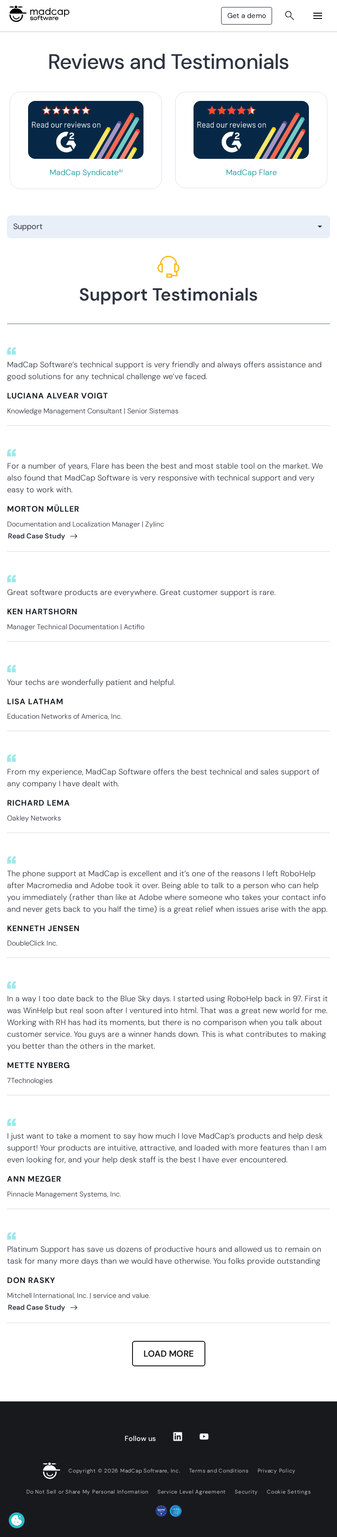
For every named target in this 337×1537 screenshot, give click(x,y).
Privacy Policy (277, 1470)
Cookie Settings (289, 1491)
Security (246, 1491)
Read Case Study (36, 536)
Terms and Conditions (219, 1470)
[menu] (317, 15)
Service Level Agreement (192, 1491)
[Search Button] (289, 16)
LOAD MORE (168, 1353)
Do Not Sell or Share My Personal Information (87, 1491)
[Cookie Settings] (17, 1520)
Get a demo (246, 15)
